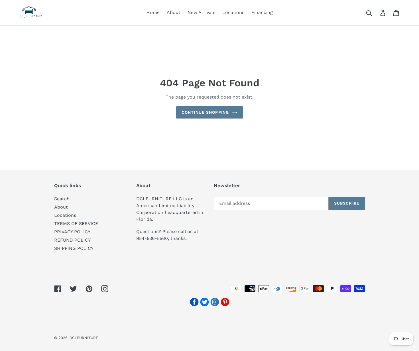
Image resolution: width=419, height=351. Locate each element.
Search (62, 198)
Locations (65, 215)
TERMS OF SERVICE (76, 223)
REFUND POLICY (72, 240)
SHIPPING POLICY (73, 248)
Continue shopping (205, 112)
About (61, 207)
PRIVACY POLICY (72, 231)
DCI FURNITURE (84, 338)
